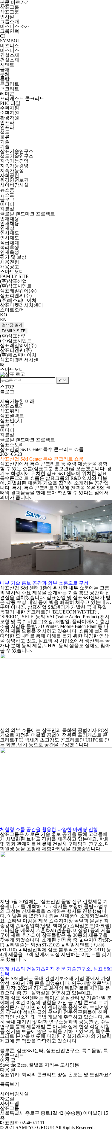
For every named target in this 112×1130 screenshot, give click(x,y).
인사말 (7, 16)
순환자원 (9, 108)
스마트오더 (12, 271)
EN (3, 319)
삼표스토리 (12, 406)
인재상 (7, 228)
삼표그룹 (9, 7)
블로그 (7, 199)
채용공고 (9, 266)
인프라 (7, 122)
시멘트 (7, 64)
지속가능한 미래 (17, 401)
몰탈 (5, 79)
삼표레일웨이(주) (18, 290)
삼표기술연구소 (16, 151)
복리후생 (9, 247)
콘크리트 (9, 84)
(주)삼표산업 (13, 281)
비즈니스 (9, 45)
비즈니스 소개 (15, 26)
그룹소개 (9, 21)
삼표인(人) (11, 420)
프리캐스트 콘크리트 (22, 98)
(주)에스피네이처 (18, 300)
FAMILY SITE (14, 331)
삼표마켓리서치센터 (21, 305)
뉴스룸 (7, 189)
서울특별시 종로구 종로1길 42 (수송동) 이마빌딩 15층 (54, 1115)
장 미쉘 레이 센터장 (41, 1007)
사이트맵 (9, 1103)
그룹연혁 (9, 31)
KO (3, 314)
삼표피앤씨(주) (16, 295)
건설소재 (9, 55)
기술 (5, 141)
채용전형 (9, 261)
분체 (5, 74)
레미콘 (7, 93)
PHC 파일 (10, 103)
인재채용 (9, 218)
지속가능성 (12, 170)
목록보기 (9, 1084)
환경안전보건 (14, 180)
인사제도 (9, 233)
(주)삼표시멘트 (16, 285)
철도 (5, 132)
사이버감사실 (14, 184)
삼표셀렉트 (12, 415)
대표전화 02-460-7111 (22, 1122)
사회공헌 (9, 175)
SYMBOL (10, 40)
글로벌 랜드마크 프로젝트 (27, 213)
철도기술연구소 (16, 156)
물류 (5, 136)
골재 (5, 69)
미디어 (7, 204)
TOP (9, 386)
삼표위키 (9, 410)
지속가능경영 (14, 160)
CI (2, 35)
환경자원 (9, 117)
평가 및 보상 (13, 257)
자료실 (7, 209)
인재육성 (9, 252)
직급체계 (9, 242)
